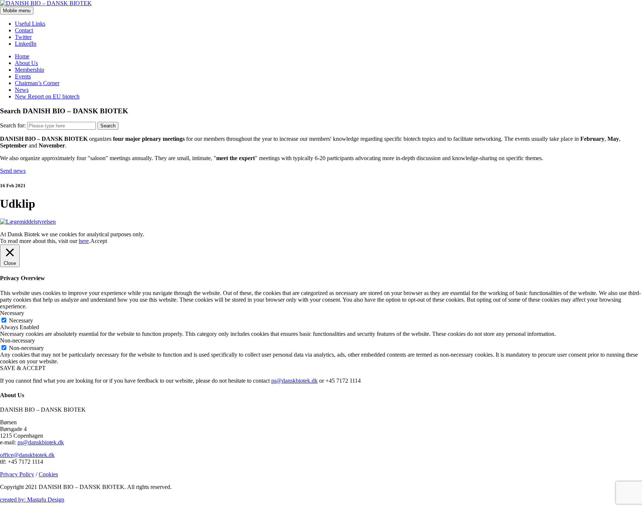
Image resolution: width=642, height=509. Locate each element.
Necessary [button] (12, 313)
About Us (26, 63)
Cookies (48, 474)
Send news (13, 171)
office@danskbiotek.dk (27, 455)
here (84, 241)
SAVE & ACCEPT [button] (23, 368)
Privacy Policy (17, 474)
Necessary (21, 320)
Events (23, 76)
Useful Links (30, 23)
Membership (29, 70)
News (22, 90)
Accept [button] (98, 241)
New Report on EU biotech (47, 96)
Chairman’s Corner (37, 83)
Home (22, 56)
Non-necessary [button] (17, 340)
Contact (24, 30)
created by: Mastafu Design (32, 499)
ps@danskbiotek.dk (294, 380)
